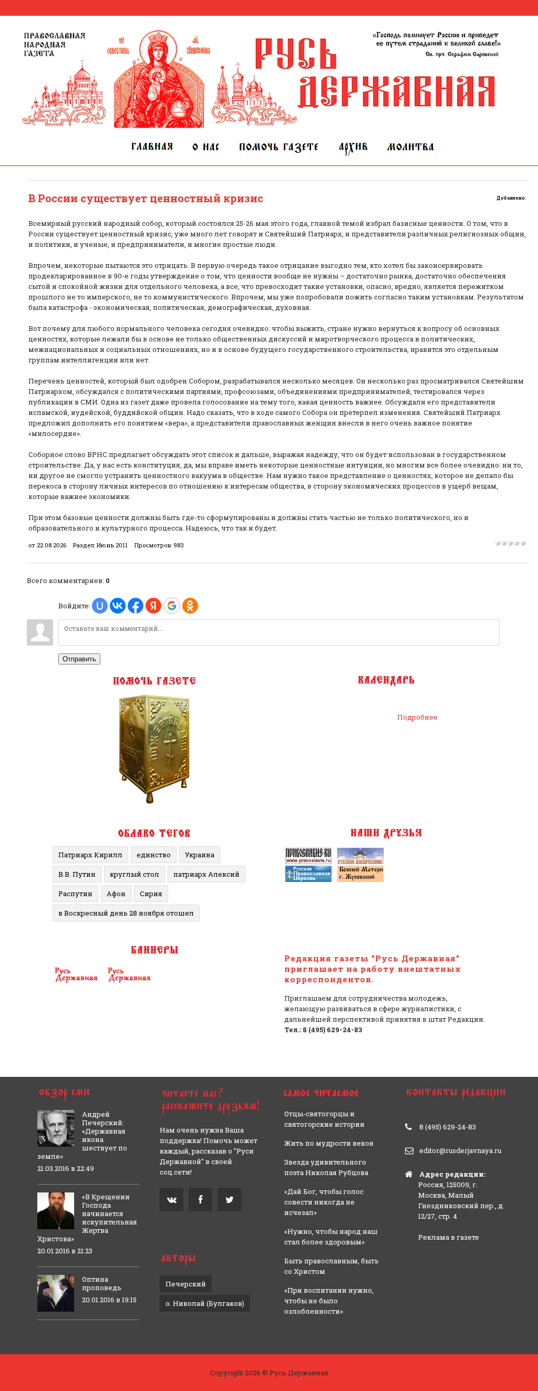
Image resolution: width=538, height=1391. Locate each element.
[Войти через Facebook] (135, 606)
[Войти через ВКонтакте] (118, 606)
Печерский (185, 1284)
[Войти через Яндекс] (153, 606)
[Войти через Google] (171, 605)
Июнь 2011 (112, 545)
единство (154, 854)
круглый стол (134, 874)
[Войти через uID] (100, 606)
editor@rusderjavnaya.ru (460, 1150)
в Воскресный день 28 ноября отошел (126, 913)
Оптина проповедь (101, 1283)
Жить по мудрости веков (329, 1143)
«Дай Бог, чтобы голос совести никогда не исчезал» (324, 1202)
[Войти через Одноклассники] (190, 606)
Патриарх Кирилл (90, 854)
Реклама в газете (448, 1237)
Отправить (79, 659)
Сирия (151, 893)
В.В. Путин (77, 874)
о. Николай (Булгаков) (204, 1303)
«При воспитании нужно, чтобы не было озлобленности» (329, 1300)
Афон (116, 893)
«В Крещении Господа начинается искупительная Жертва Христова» (87, 1217)
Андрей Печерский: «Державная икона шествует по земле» (82, 1135)
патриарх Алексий (206, 874)
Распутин (75, 893)
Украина (199, 854)
